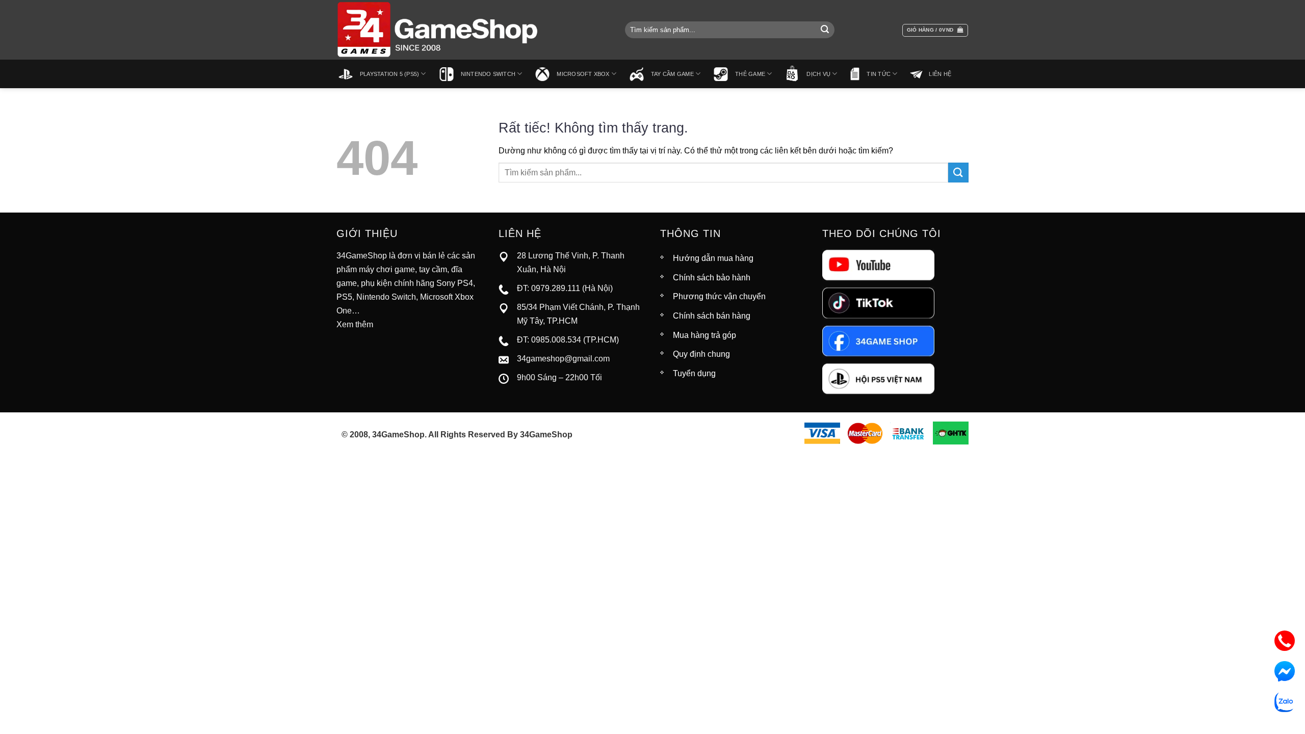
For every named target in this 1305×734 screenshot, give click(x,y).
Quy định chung (701, 354)
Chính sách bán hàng (711, 315)
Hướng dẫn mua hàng (713, 258)
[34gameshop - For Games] (438, 30)
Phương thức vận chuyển (719, 296)
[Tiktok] (878, 302)
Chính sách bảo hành (711, 277)
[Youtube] (878, 264)
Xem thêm (354, 324)
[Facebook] (878, 340)
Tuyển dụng (694, 373)
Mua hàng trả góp (704, 335)
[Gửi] (824, 30)
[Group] (878, 378)
